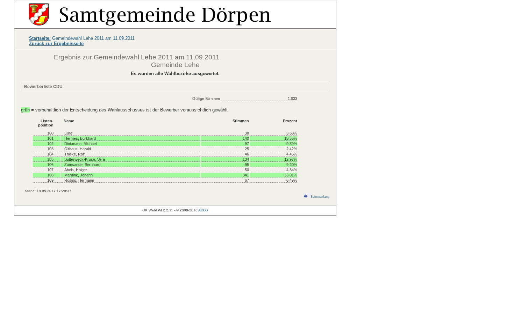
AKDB (203, 210)
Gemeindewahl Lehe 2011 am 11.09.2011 (82, 38)
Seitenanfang (319, 196)
